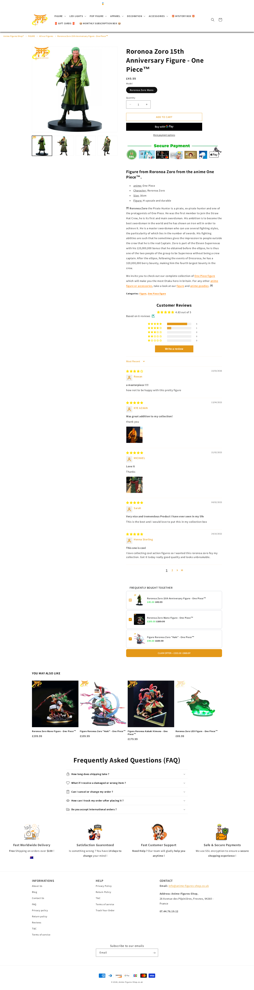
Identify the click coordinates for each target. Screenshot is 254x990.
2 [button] (172, 570)
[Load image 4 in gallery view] (107, 146)
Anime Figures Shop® (13, 36)
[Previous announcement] (70, 4)
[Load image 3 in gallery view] (86, 146)
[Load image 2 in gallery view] (64, 146)
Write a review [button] (174, 349)
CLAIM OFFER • (174, 652)
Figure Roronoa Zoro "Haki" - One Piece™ (170, 637)
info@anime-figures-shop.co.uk (189, 886)
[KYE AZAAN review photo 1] (134, 434)
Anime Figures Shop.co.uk (131, 982)
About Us (37, 886)
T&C (34, 928)
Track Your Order (105, 910)
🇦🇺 (32, 857)
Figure (143, 293)
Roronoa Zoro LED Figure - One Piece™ (197, 731)
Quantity (130, 97)
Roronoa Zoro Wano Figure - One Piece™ (170, 617)
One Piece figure (204, 276)
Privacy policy (40, 910)
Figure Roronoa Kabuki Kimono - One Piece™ (148, 733)
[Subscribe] (154, 953)
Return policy (39, 916)
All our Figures (46, 36)
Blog (34, 892)
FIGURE (31, 36)
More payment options (164, 135)
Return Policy (103, 892)
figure (180, 286)
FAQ (34, 904)
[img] (134, 371)
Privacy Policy (104, 886)
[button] (60, 16)
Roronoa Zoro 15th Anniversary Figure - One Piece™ (82, 36)
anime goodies (199, 286)
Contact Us (38, 898)
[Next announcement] (183, 4)
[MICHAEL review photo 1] (134, 484)
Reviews (36, 922)
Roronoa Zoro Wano (142, 89)
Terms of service (41, 934)
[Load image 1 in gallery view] (42, 146)
